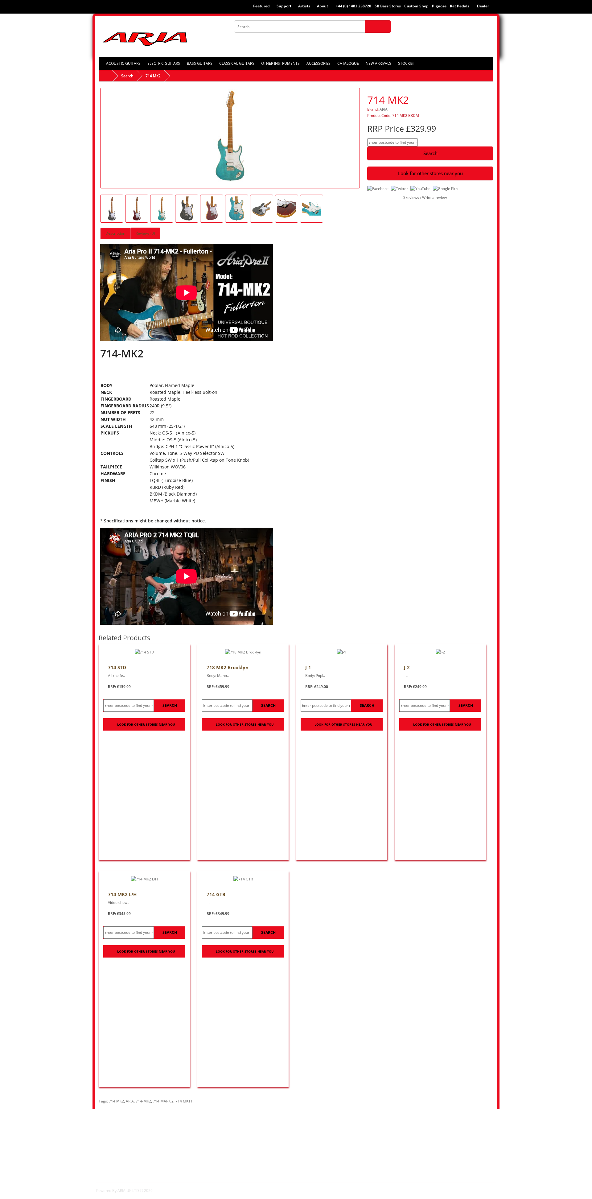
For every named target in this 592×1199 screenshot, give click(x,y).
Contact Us (209, 1134)
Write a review (434, 197)
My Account (414, 1134)
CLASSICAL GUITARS (236, 63)
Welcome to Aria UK (117, 1155)
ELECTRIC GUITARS (163, 63)
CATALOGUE (348, 63)
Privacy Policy (110, 1148)
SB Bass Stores (388, 6)
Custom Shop (416, 6)
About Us (106, 1134)
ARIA (384, 109)
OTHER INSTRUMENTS (280, 63)
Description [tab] (115, 233)
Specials (308, 1141)
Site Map (207, 1141)
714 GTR (216, 894)
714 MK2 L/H (122, 894)
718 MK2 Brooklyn (228, 667)
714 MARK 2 (163, 1101)
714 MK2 (153, 75)
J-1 (308, 667)
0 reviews (411, 197)
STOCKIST (406, 63)
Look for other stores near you (430, 173)
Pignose (439, 6)
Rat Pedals (459, 6)
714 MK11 (184, 1101)
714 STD (117, 667)
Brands (307, 1134)
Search (127, 75)
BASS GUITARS (199, 63)
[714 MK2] (230, 137)
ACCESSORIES (318, 63)
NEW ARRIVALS (378, 63)
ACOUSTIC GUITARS (123, 63)
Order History (416, 1141)
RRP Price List (110, 1141)
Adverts (104, 1168)
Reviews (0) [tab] (145, 233)
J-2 (407, 667)
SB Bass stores (111, 1162)
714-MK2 (143, 1101)
